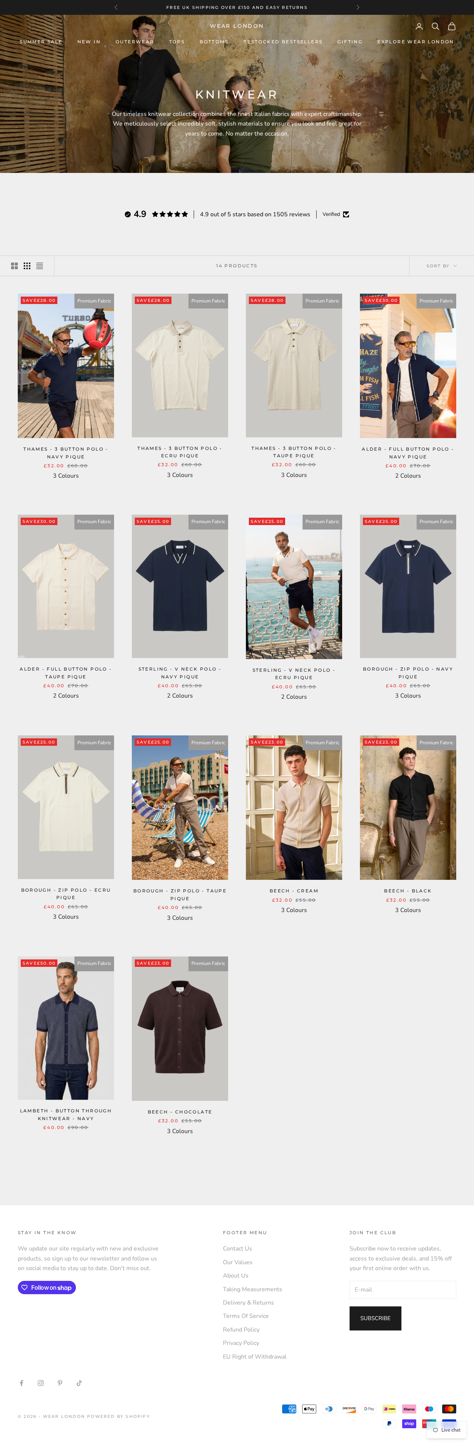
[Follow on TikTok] (79, 1383)
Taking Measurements (252, 1289)
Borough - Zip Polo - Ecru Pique (66, 893)
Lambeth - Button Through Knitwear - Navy (66, 1114)
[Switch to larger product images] (14, 266)
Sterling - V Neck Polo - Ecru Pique (294, 673)
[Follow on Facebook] (21, 1383)
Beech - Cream (294, 891)
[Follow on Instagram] (40, 1383)
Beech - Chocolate (180, 1112)
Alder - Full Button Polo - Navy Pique (408, 452)
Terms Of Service (246, 1316)
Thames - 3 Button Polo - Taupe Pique (294, 451)
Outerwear (135, 41)
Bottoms (214, 41)
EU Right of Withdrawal (255, 1357)
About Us (235, 1276)
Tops (177, 41)
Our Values (238, 1262)
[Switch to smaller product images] (27, 266)
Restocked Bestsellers (283, 41)
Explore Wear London (415, 41)
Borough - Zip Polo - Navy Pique (408, 672)
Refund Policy (241, 1330)
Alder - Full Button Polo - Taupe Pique (66, 672)
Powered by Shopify (118, 1416)
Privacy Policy (241, 1343)
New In (89, 41)
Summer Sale (41, 41)
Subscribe (375, 1318)
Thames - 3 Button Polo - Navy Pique (66, 452)
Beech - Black (408, 891)
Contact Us (237, 1249)
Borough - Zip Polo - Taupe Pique (180, 894)
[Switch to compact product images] (39, 266)
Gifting (350, 41)
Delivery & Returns (248, 1303)
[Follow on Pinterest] (60, 1383)
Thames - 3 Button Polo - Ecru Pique (180, 451)
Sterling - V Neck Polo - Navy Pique (180, 672)
